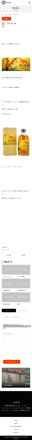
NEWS (16, 423)
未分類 (6, 18)
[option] (16, 378)
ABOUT (16, 420)
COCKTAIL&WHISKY (16, 426)
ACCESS (16, 432)
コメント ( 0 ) (9, 310)
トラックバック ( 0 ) (23, 310)
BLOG (16, 429)
